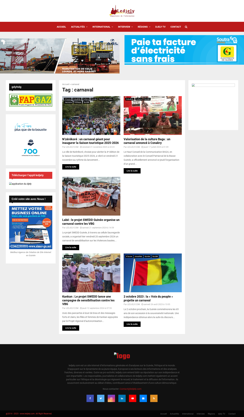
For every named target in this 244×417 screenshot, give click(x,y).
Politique (77, 102)
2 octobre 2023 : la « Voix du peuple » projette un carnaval (148, 298)
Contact (175, 26)
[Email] (143, 398)
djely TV (160, 26)
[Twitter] (100, 398)
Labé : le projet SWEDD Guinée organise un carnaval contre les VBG (91, 221)
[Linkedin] (122, 398)
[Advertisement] (153, 200)
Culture (86, 99)
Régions (143, 26)
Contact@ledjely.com (130, 389)
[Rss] (154, 398)
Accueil (61, 26)
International (101, 26)
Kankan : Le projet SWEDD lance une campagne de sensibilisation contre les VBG (88, 300)
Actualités (78, 26)
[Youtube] (132, 398)
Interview (124, 26)
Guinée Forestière (105, 99)
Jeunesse (68, 102)
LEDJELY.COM (72, 147)
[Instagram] (111, 398)
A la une (68, 99)
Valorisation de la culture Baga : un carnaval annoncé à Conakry (147, 141)
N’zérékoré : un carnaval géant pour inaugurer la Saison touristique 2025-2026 (90, 141)
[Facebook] (90, 398)
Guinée (94, 99)
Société (86, 102)
